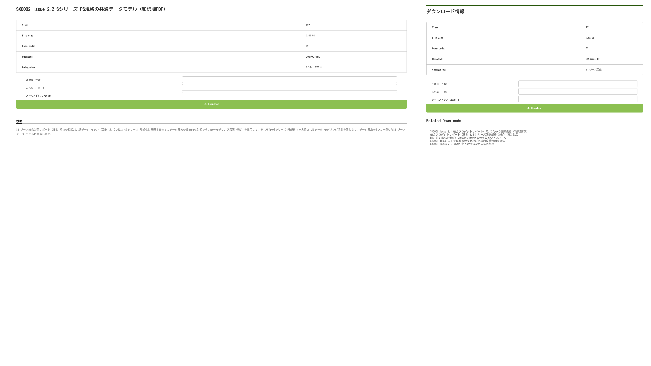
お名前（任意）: (35, 88)
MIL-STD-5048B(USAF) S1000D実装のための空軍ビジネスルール (468, 137)
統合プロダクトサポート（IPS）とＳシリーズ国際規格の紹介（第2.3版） (475, 134)
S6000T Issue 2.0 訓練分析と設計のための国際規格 (462, 144)
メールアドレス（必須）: (40, 95)
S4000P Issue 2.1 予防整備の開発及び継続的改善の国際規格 (467, 140)
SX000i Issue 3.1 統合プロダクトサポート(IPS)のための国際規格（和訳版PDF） (479, 131)
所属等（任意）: (35, 80)
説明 (19, 121)
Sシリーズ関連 (314, 67)
